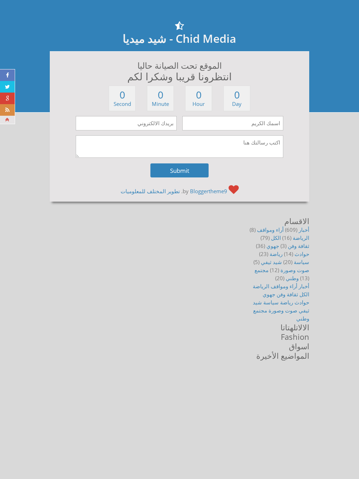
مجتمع (262, 270)
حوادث (301, 253)
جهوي (272, 245)
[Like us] (7, 75)
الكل (276, 237)
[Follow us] (7, 87)
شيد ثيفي (271, 261)
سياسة (301, 261)
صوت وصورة (294, 270)
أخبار (304, 229)
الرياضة (301, 237)
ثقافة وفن (298, 245)
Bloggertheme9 (208, 191)
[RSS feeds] (7, 110)
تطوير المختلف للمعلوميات (150, 191)
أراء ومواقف (270, 229)
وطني (292, 278)
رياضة (276, 253)
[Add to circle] (7, 98)
